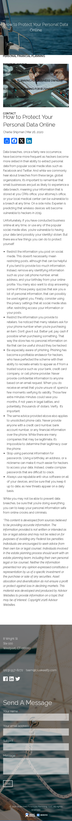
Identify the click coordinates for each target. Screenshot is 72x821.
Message (23, 755)
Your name (24, 711)
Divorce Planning (15, 97)
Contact (9, 113)
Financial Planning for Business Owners (32, 80)
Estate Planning (15, 64)
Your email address (29, 726)
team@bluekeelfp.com (41, 670)
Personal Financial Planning (24, 56)
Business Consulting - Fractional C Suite (33, 72)
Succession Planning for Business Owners (34, 88)
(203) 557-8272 (13, 670)
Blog (6, 105)
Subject (22, 741)
